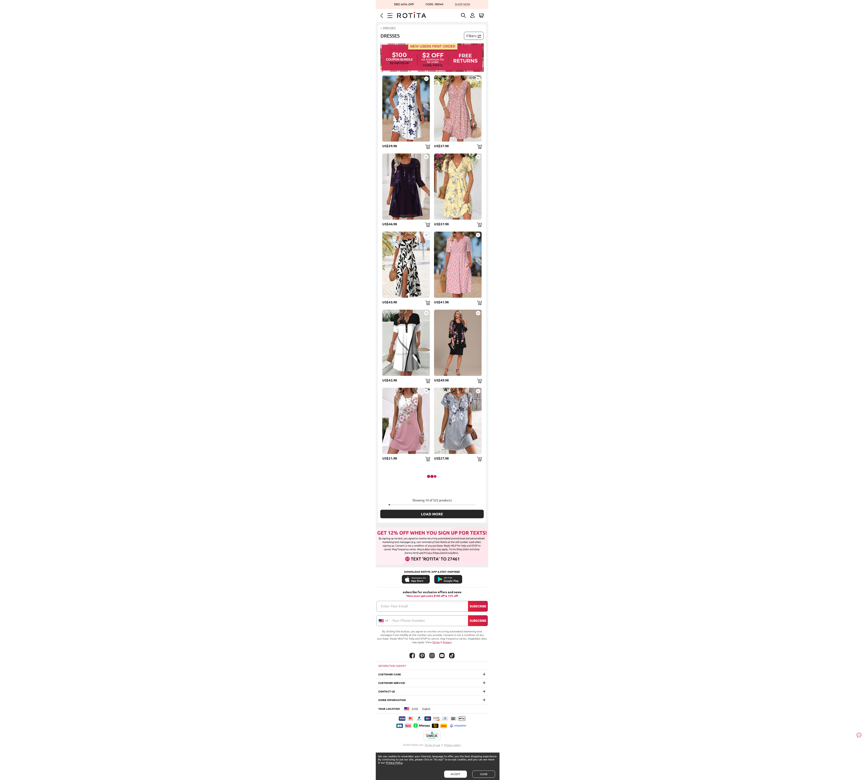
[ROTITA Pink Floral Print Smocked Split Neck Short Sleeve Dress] (458, 265)
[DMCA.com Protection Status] (432, 735)
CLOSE (484, 774)
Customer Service (391, 682)
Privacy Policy (394, 762)
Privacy (447, 642)
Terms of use (432, 745)
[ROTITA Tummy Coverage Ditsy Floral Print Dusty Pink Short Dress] (458, 108)
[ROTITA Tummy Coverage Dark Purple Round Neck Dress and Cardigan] (406, 186)
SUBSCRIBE (478, 606)
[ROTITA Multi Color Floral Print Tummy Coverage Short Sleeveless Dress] (406, 421)
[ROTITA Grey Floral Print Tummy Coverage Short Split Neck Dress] (458, 421)
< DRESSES (388, 28)
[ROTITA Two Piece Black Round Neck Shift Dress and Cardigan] (458, 343)
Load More (432, 514)
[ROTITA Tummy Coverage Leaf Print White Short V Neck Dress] (406, 108)
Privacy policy (452, 745)
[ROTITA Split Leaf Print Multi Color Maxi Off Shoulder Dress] (406, 265)
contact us (386, 691)
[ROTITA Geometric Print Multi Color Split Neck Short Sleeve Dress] (406, 343)
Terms (436, 642)
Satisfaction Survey (392, 665)
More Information (392, 700)
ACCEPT (455, 774)
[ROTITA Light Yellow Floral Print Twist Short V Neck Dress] (458, 186)
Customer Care (389, 674)
